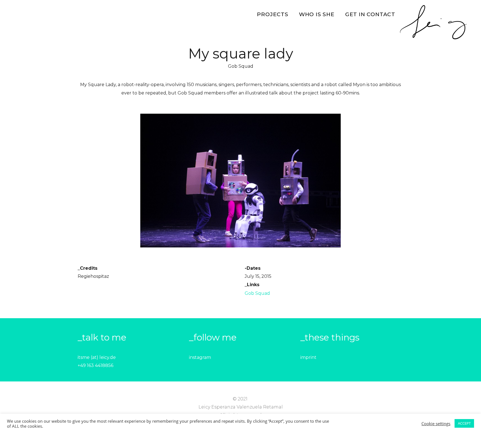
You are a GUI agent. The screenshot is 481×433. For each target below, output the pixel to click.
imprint (308, 357)
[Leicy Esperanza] (433, 22)
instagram (200, 357)
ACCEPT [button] (464, 423)
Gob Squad (257, 293)
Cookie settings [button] (435, 423)
